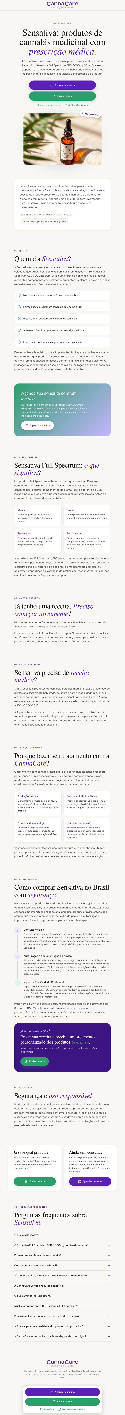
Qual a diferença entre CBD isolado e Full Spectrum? (46, 1306)
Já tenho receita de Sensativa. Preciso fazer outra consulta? (50, 1275)
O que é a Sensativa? (26, 1235)
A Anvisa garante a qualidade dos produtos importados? (48, 1326)
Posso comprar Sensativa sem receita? (38, 1255)
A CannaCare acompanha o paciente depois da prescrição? (50, 1336)
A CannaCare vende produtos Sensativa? (39, 1285)
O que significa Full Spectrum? (32, 1295)
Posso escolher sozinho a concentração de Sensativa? (47, 1316)
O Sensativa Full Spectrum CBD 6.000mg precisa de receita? (51, 1245)
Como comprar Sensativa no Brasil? (35, 1265)
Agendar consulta (65, 85)
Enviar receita (65, 96)
